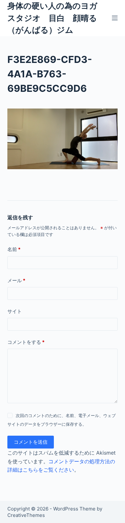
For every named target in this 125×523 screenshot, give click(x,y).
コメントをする (26, 342)
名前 (14, 249)
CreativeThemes (26, 515)
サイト (14, 311)
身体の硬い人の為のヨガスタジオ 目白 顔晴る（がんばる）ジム (52, 18)
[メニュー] (115, 18)
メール (16, 280)
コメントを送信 (30, 442)
